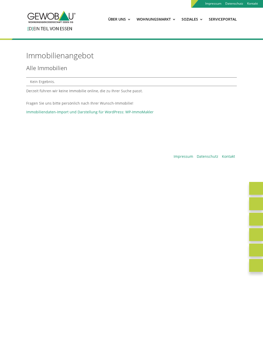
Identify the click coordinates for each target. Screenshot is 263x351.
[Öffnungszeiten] (256, 219)
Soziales (190, 19)
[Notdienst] (256, 188)
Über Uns (117, 19)
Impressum (213, 4)
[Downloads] (256, 234)
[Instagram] (256, 265)
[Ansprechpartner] (256, 203)
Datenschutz (234, 4)
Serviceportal (223, 19)
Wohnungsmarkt (154, 19)
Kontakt (252, 4)
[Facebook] (256, 250)
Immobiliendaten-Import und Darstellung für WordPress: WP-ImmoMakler (90, 111)
